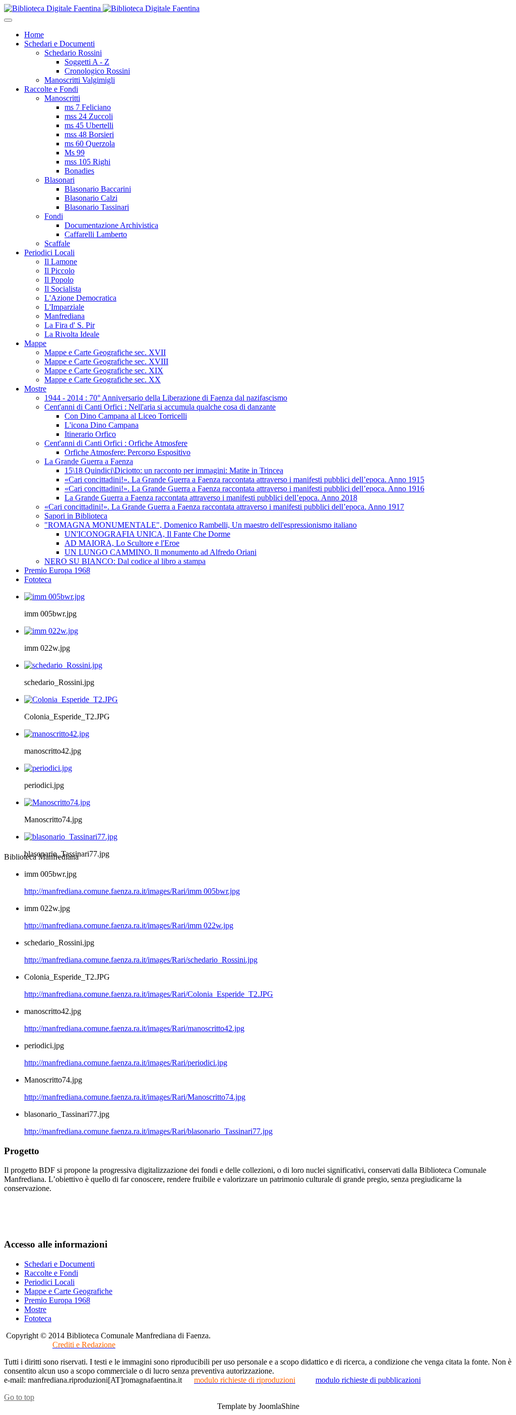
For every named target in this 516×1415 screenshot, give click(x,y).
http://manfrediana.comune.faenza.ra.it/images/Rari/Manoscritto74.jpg (134, 1097)
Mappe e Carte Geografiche (68, 1291)
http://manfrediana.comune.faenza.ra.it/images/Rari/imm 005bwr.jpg (132, 891)
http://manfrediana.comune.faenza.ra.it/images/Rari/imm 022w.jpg (128, 925)
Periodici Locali (49, 1282)
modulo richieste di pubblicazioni (368, 1380)
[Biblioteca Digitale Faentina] (102, 8)
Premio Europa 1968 (57, 1300)
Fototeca (37, 1318)
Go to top (19, 1397)
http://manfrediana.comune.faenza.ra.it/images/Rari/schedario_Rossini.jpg (140, 959)
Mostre (35, 1309)
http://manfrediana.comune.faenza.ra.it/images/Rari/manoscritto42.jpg (134, 1028)
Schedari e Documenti (59, 1264)
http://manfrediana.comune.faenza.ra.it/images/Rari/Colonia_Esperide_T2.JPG (148, 994)
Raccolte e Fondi (51, 1273)
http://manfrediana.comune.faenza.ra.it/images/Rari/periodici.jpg (125, 1062)
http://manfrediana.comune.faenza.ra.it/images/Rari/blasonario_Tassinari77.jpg (148, 1131)
